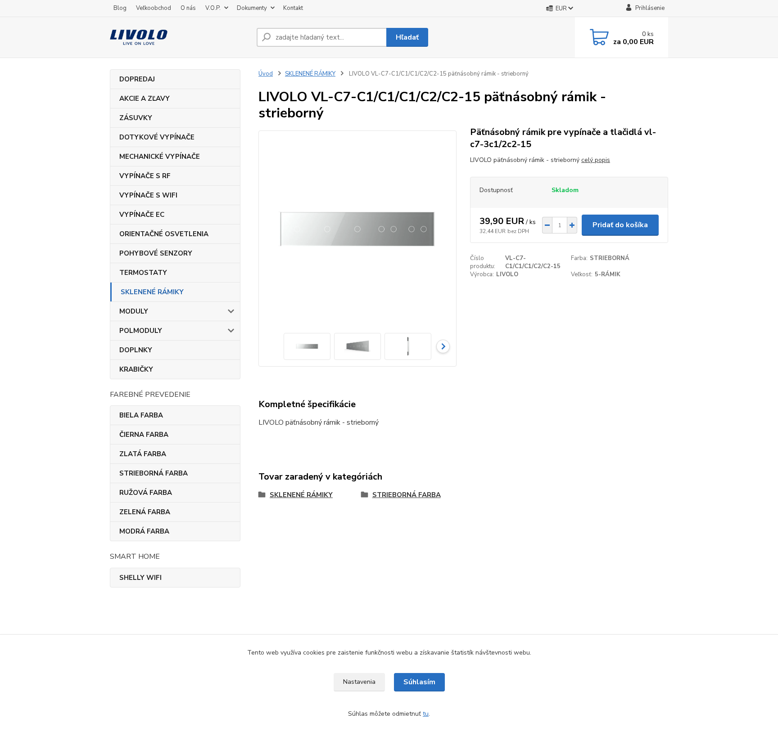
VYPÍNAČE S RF (145, 175)
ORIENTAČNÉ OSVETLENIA (163, 233)
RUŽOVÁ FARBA (145, 492)
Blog (120, 8)
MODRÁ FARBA (144, 531)
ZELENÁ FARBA (144, 511)
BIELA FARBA (141, 415)
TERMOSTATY (143, 272)
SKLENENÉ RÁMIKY (152, 291)
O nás (188, 8)
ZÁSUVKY (135, 117)
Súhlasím (419, 682)
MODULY (133, 311)
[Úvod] (179, 37)
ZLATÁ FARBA (142, 453)
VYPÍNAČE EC (141, 214)
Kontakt (293, 8)
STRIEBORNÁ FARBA (153, 473)
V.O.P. (213, 8)
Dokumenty (252, 8)
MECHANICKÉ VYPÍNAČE (159, 156)
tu (426, 713)
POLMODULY (140, 330)
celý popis (595, 160)
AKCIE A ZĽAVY (144, 98)
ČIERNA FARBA (143, 434)
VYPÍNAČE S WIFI (148, 195)
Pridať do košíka (620, 225)
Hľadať (407, 37)
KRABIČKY (136, 369)
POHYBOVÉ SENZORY (155, 253)
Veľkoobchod (153, 8)
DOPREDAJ (137, 79)
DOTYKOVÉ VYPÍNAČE (156, 137)
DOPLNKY (135, 350)
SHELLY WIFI (140, 577)
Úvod (265, 74)
